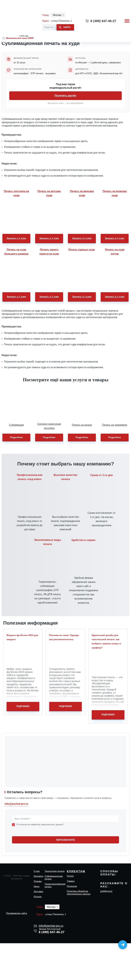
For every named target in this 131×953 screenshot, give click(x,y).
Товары (71, 881)
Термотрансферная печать (55, 885)
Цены (36, 886)
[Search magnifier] (65, 27)
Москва (57, 15)
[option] (16, 216)
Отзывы (38, 881)
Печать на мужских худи (115, 193)
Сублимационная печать (54, 877)
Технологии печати (55, 871)
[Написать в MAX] (122, 933)
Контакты (38, 876)
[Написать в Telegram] (122, 944)
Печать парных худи (81, 249)
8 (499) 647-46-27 (103, 21)
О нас (37, 871)
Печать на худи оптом (114, 251)
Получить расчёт (65, 95)
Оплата (38, 896)
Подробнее (16, 437)
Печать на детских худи (49, 193)
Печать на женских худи (82, 193)
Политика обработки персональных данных (78, 892)
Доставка (38, 891)
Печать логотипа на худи (16, 193)
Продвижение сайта (16, 913)
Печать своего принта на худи (49, 251)
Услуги (70, 876)
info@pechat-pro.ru (16, 803)
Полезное (72, 886)
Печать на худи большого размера (16, 251)
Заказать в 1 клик (16, 238)
